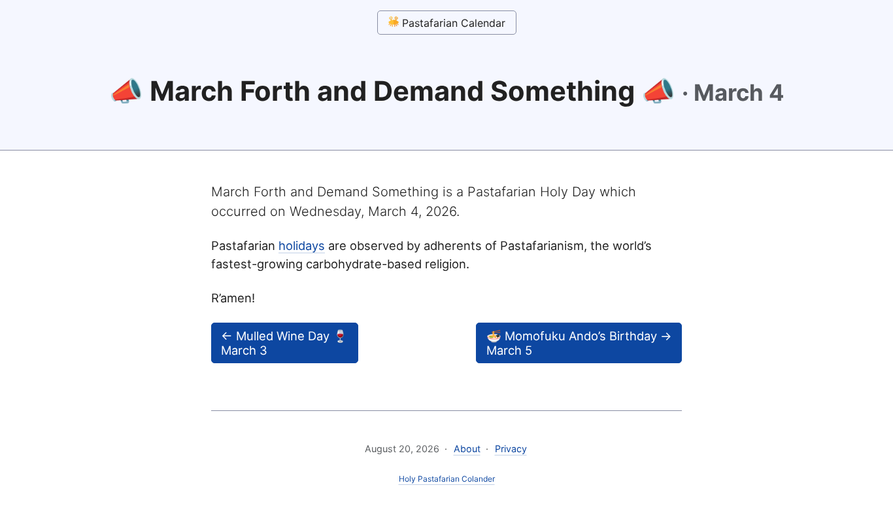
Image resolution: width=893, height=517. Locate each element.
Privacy (511, 448)
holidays (301, 245)
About (467, 448)
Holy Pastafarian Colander (447, 479)
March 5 (579, 343)
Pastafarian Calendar (452, 22)
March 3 (284, 343)
